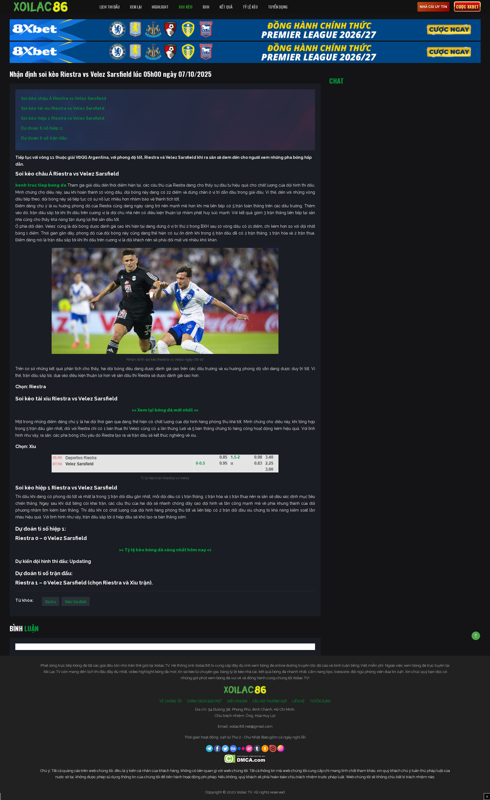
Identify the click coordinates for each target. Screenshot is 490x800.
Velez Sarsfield (75, 601)
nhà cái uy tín (433, 7)
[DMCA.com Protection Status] (245, 758)
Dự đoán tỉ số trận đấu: (44, 138)
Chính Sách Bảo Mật (204, 701)
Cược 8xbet (467, 6)
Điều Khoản (237, 701)
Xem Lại (135, 7)
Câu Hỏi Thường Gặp (269, 701)
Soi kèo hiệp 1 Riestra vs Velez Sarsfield (62, 118)
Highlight (160, 7)
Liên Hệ (298, 701)
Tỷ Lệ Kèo (250, 7)
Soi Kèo (186, 7)
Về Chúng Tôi (170, 701)
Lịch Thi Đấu (110, 7)
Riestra (50, 601)
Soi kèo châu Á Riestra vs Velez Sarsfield (63, 98)
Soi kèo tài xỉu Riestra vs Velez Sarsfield (62, 108)
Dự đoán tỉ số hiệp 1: (42, 128)
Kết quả (226, 7)
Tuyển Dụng (278, 7)
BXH (206, 7)
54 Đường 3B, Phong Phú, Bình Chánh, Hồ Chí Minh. (251, 709)
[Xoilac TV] (40, 7)
